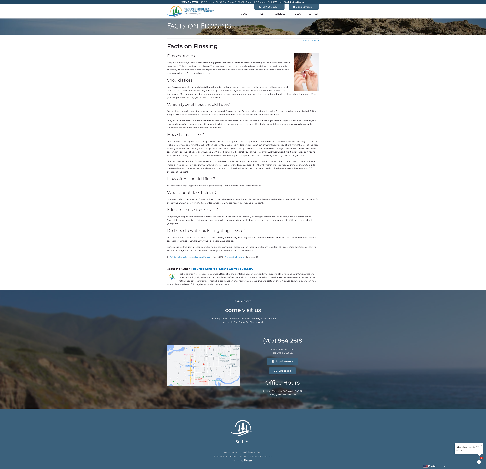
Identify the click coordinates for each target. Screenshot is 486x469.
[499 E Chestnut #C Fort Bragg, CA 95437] (203, 346)
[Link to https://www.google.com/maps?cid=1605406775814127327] (237, 441)
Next (314, 40)
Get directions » (296, 2)
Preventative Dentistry (234, 257)
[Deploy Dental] (248, 461)
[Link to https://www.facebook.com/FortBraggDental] (243, 441)
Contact (235, 452)
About (227, 452)
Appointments (248, 452)
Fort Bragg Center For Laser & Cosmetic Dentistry (190, 257)
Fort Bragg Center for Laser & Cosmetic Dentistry (246, 456)
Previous (304, 40)
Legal (259, 452)
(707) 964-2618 (282, 340)
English (432, 466)
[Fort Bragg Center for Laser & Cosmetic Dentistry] (190, 6)
